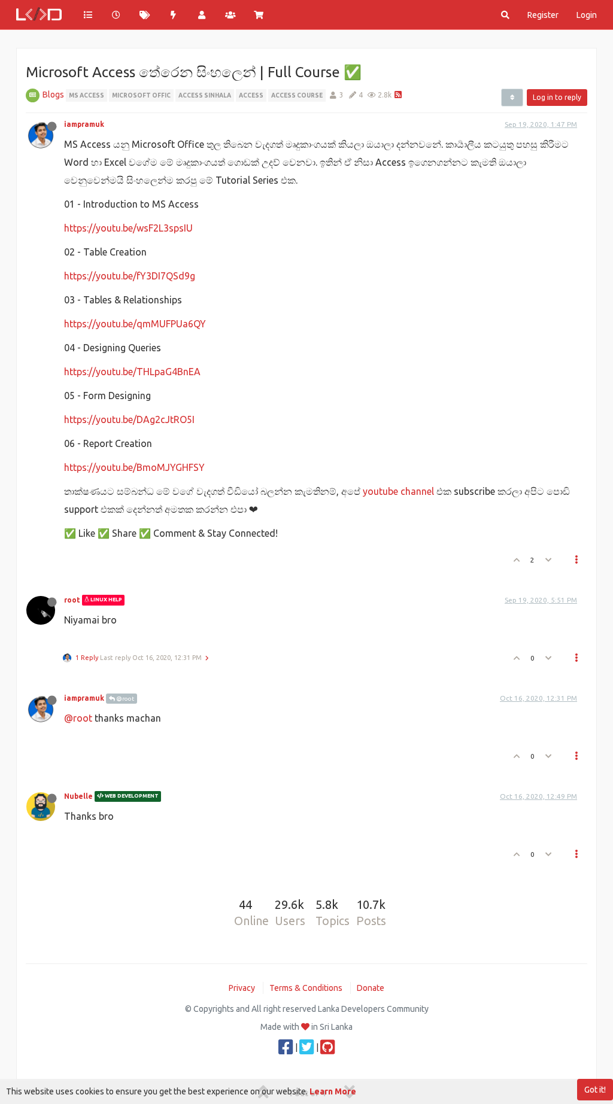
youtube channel (398, 491)
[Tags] (145, 15)
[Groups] (230, 15)
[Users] (201, 15)
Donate (370, 988)
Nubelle (78, 796)
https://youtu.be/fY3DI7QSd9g (129, 275)
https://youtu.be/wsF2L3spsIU (128, 228)
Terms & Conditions (305, 988)
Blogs (53, 94)
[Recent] (116, 15)
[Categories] (88, 15)
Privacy (242, 988)
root (72, 600)
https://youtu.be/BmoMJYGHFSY (134, 467)
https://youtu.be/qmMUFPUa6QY (135, 323)
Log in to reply (557, 97)
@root (124, 698)
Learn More (332, 1091)
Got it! (595, 1089)
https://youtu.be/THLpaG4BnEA (132, 371)
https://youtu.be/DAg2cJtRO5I (129, 419)
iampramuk (84, 124)
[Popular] (173, 15)
